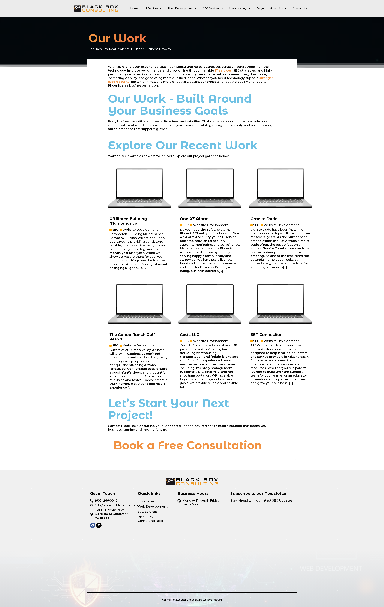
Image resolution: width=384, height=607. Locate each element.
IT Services (151, 8)
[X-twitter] (99, 525)
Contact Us (300, 8)
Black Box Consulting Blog (150, 519)
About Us (276, 8)
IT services (223, 70)
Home (134, 8)
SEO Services (211, 8)
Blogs (260, 8)
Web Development (180, 8)
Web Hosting (238, 8)
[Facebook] (92, 525)
